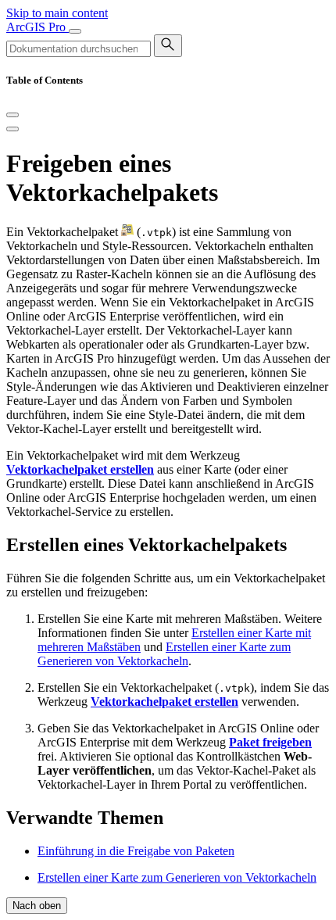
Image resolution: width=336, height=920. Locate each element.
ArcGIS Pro (37, 27)
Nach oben (37, 905)
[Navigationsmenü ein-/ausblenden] (75, 31)
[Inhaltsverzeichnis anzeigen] (12, 129)
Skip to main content (57, 13)
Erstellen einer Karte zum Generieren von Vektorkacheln (164, 654)
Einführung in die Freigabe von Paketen (136, 850)
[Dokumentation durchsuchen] (168, 45)
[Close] (12, 115)
